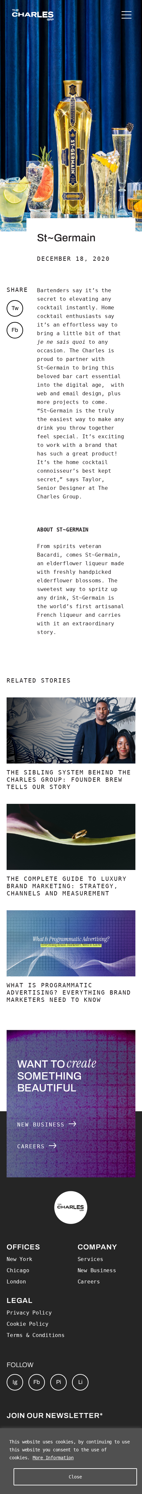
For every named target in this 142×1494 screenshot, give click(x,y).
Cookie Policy (28, 1324)
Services (90, 1259)
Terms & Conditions (36, 1335)
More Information (53, 1457)
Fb (15, 330)
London (16, 1281)
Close (75, 1476)
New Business (43, 1124)
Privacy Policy (29, 1313)
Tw (15, 308)
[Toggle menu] (126, 15)
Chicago (18, 1270)
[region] (71, 1461)
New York (19, 1259)
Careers (33, 1146)
